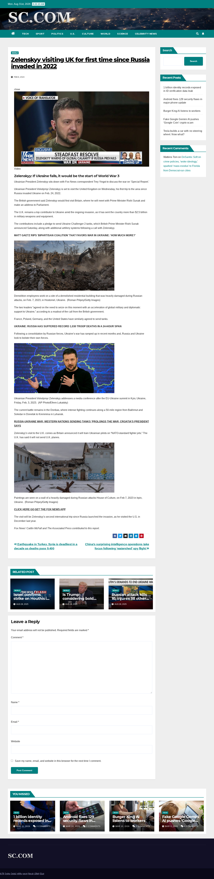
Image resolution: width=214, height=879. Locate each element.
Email (15, 721)
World (105, 33)
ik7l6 (2, 873)
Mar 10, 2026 (73, 826)
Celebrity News (146, 33)
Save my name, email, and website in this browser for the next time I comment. (58, 761)
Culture (88, 33)
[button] (197, 33)
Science (122, 33)
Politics (57, 33)
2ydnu (7, 873)
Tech (25, 33)
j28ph (36, 873)
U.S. (72, 33)
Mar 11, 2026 (23, 826)
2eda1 (13, 873)
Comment (17, 637)
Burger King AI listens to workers (182, 111)
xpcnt (25, 873)
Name (15, 702)
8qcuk (31, 873)
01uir (42, 873)
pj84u (19, 873)
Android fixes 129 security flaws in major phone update (82, 820)
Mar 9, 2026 (171, 826)
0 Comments (44, 826)
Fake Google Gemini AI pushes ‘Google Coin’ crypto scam (180, 820)
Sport (40, 33)
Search (167, 50)
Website (15, 741)
